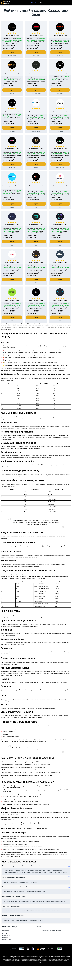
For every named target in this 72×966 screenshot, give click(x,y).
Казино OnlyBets (6, 933)
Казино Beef (5, 930)
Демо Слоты (42, 2)
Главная (33, 2)
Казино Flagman (6, 939)
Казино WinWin (6, 935)
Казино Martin (5, 932)
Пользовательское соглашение (47, 932)
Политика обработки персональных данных (50, 930)
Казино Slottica (6, 937)
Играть (12, 52)
